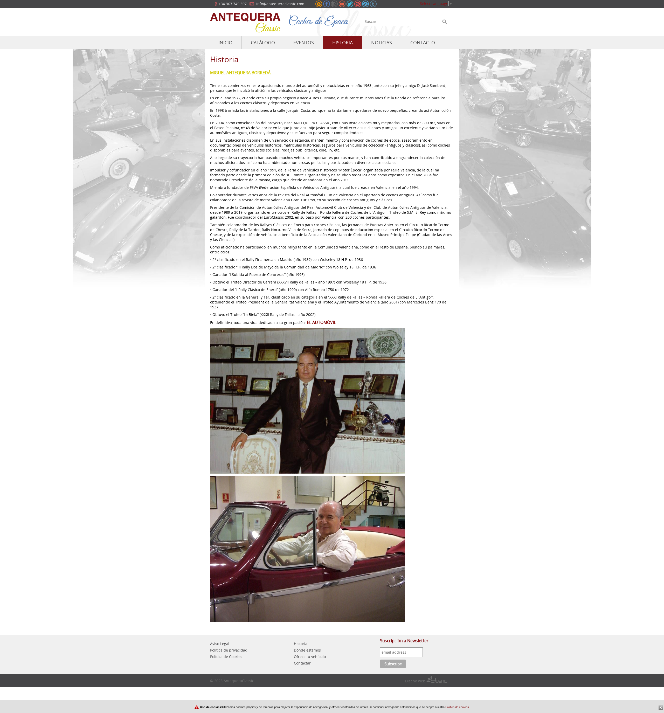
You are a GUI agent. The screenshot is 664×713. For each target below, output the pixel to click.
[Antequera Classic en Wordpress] (365, 4)
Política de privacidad (228, 650)
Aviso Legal (219, 643)
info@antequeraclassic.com (280, 3)
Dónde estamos (307, 650)
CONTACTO (422, 42)
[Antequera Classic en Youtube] (342, 4)
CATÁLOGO (263, 42)
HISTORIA (342, 42)
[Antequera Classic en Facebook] (326, 4)
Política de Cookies (226, 656)
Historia (300, 643)
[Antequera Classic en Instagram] (334, 4)
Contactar (302, 663)
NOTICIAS (381, 42)
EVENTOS (303, 42)
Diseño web (415, 681)
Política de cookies (457, 707)
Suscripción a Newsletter (404, 640)
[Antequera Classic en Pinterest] (357, 4)
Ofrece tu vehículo (310, 656)
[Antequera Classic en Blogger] (318, 4)
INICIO (225, 42)
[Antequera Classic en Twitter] (350, 4)
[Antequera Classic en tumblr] (373, 4)
